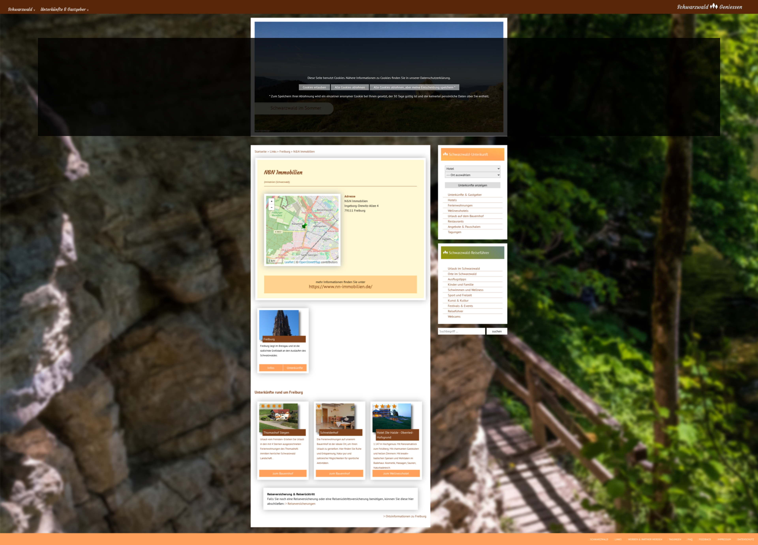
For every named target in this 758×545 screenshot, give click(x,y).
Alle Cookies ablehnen (350, 87)
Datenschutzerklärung (435, 78)
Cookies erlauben (314, 87)
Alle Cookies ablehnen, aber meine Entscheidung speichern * (414, 87)
